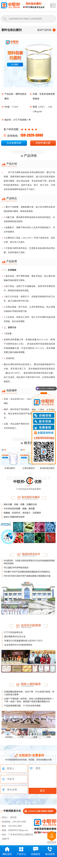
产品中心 (21, 854)
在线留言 (35, 854)
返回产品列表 (44, 30)
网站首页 (7, 854)
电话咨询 (50, 854)
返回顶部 (51, 837)
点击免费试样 (14, 143)
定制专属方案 (43, 143)
